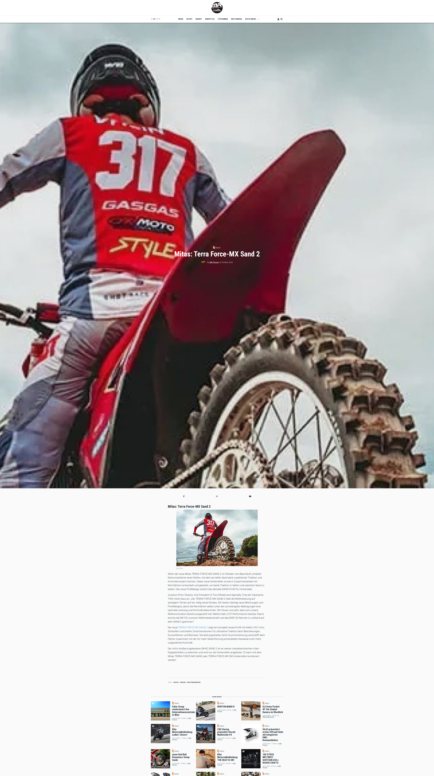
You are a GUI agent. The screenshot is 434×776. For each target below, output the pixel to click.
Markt (217, 248)
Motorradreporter (268, 717)
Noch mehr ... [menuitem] (251, 20)
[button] (184, 496)
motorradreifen (194, 682)
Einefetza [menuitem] (210, 19)
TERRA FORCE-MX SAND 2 (193, 627)
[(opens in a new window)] (151, 19)
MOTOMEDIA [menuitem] (236, 19)
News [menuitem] (180, 19)
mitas (176, 682)
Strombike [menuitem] (223, 19)
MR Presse (214, 262)
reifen (183, 682)
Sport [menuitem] (189, 19)
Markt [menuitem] (199, 19)
